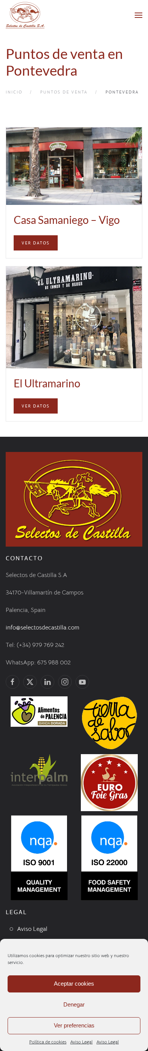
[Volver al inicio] (25, 15)
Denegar (74, 1004)
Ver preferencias (74, 1025)
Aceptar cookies (74, 983)
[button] (138, 15)
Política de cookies (47, 1042)
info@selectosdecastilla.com (42, 627)
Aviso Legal (81, 1042)
